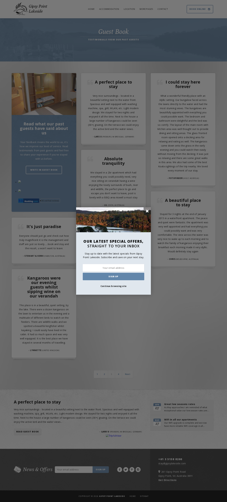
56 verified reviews (50, 201)
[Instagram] (138, 469)
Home (91, 9)
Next (127, 374)
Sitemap (144, 496)
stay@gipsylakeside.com (172, 463)
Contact (163, 9)
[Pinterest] (131, 469)
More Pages (146, 9)
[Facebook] (119, 469)
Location (129, 9)
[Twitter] (125, 469)
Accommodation (109, 9)
